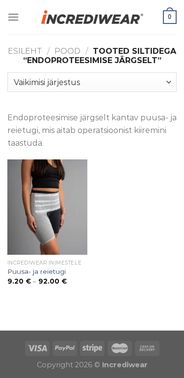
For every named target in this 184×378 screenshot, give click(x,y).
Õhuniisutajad (102, 324)
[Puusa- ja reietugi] (47, 207)
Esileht (25, 51)
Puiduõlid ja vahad (36, 324)
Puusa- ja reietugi (36, 271)
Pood (67, 51)
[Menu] (13, 17)
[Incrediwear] (92, 16)
